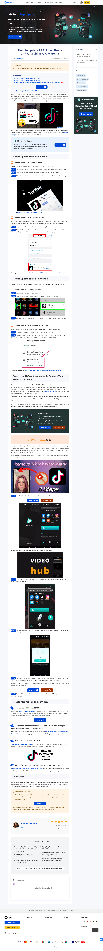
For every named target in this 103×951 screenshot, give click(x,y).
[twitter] (84, 921)
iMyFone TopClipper (50, 391)
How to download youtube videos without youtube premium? (43, 370)
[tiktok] (96, 921)
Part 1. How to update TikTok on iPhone (28, 78)
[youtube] (87, 921)
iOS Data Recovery (82, 86)
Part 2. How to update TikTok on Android (28, 80)
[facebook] (81, 921)
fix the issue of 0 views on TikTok (22, 744)
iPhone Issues (81, 83)
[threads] (93, 921)
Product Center (10, 923)
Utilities (39, 2)
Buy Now (57, 427)
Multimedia (48, 2)
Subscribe (95, 930)
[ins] (90, 921)
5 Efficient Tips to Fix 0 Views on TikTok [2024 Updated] (86, 56)
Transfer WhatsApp (82, 79)
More (94, 49)
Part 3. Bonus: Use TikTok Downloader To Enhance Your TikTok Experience (38, 82)
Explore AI (58, 2)
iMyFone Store (10, 927)
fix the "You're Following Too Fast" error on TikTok (27, 768)
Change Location (81, 90)
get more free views (51, 731)
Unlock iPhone (81, 75)
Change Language (11, 933)
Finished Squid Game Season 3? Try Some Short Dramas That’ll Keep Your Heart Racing (27, 849)
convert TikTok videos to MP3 (26, 711)
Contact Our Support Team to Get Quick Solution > (48, 868)
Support (73, 2)
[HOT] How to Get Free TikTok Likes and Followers (87, 61)
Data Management (28, 2)
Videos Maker (20, 58)
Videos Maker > (39, 910)
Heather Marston (29, 823)
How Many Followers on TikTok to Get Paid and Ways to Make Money (46, 273)
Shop (88, 2)
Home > (33, 910)
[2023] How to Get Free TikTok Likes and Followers (32, 213)
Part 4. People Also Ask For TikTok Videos (28, 91)
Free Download (13, 37)
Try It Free (40, 87)
